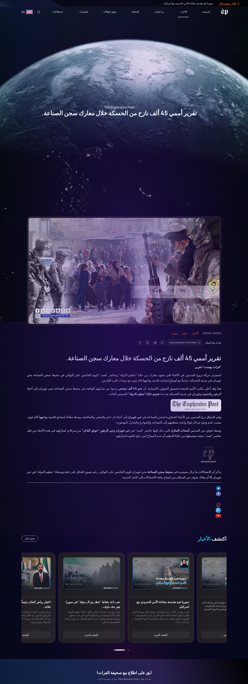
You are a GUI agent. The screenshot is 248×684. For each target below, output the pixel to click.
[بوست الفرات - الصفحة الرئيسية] (224, 12)
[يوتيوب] (8, 3)
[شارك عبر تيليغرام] (155, 343)
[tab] (128, 650)
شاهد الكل (30, 538)
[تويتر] (13, 3)
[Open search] (39, 12)
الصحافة (135, 11)
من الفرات (159, 11)
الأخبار (184, 11)
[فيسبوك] (15, 3)
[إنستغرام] (10, 3)
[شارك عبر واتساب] (162, 343)
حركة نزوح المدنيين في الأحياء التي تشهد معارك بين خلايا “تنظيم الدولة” (165, 375)
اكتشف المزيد (193, 635)
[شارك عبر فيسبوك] (140, 343)
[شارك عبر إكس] (147, 343)
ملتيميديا (84, 11)
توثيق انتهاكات (109, 11)
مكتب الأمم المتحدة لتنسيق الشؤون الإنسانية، (175, 388)
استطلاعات (57, 11)
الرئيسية (206, 11)
